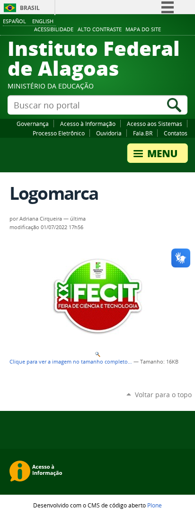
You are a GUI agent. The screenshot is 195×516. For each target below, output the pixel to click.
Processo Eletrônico (59, 133)
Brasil (30, 8)
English (42, 21)
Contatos (175, 133)
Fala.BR (142, 133)
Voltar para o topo (163, 394)
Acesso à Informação (87, 123)
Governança (33, 123)
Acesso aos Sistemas (154, 123)
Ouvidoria (109, 133)
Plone (154, 505)
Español (14, 21)
